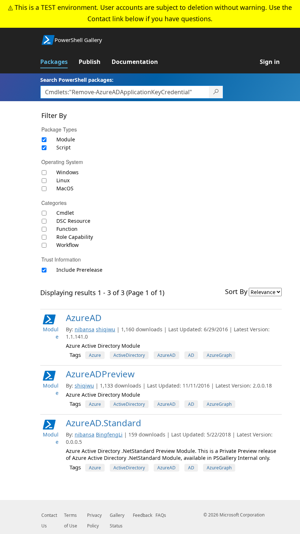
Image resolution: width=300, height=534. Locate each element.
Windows (67, 172)
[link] (59, 62)
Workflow (67, 244)
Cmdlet (65, 212)
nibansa (84, 329)
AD (191, 355)
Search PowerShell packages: (76, 79)
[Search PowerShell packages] (216, 92)
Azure (95, 355)
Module (65, 139)
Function (67, 228)
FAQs (160, 515)
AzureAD (84, 318)
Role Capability (74, 236)
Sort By (236, 291)
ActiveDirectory (129, 355)
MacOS (65, 188)
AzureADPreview (100, 374)
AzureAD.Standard (103, 423)
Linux (63, 180)
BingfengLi (109, 434)
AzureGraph (219, 355)
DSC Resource (73, 220)
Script (63, 147)
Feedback (142, 515)
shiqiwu (105, 329)
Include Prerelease (79, 269)
